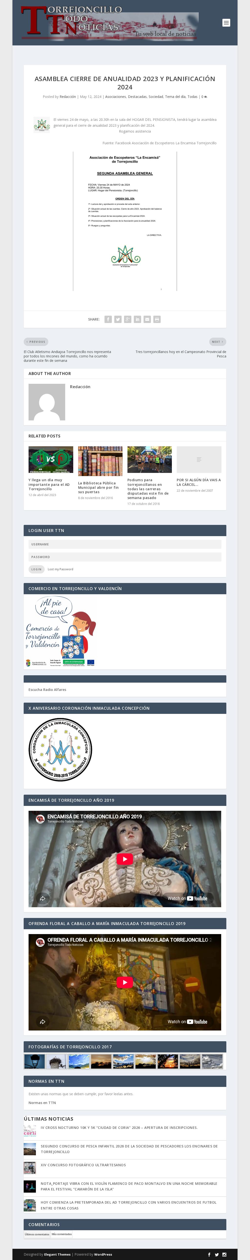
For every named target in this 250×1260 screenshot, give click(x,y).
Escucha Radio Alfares (47, 689)
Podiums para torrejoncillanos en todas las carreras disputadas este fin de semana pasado (148, 489)
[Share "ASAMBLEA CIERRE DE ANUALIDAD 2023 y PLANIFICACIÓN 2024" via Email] (147, 319)
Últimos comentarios (37, 1234)
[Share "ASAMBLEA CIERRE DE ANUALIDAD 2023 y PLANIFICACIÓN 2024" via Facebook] (108, 319)
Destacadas (137, 96)
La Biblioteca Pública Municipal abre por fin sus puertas (98, 487)
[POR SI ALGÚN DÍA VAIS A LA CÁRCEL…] (199, 459)
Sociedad (156, 96)
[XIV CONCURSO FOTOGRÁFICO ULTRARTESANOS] (30, 1168)
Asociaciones (115, 96)
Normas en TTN (42, 1102)
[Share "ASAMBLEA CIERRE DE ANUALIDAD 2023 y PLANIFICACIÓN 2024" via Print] (157, 319)
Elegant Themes (57, 1254)
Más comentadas (62, 1234)
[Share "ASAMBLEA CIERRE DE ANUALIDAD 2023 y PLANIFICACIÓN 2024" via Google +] (128, 319)
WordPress (103, 1254)
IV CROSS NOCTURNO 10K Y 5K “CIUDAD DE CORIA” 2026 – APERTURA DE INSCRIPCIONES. (119, 1127)
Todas (193, 96)
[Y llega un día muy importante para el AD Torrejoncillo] (51, 459)
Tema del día (175, 96)
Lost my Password (60, 569)
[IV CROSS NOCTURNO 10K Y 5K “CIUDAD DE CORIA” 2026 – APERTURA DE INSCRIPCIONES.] (30, 1131)
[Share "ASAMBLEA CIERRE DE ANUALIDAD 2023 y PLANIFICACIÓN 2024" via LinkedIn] (137, 319)
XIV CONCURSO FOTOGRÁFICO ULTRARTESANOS (83, 1165)
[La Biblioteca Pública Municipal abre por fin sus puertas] (100, 461)
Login (36, 569)
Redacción (68, 96)
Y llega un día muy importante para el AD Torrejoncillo (49, 484)
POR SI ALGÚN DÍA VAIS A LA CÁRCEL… (199, 482)
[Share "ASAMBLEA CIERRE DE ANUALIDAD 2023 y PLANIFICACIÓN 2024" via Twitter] (118, 319)
